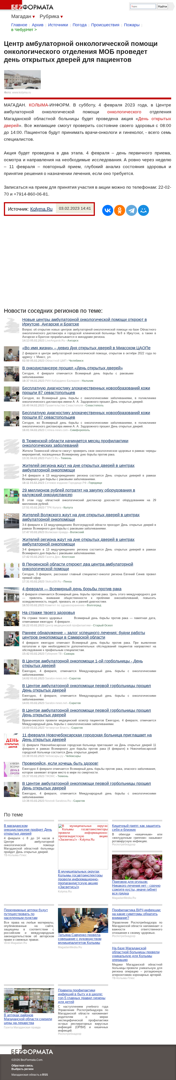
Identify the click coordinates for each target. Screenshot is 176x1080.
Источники (58, 25)
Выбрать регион (22, 1069)
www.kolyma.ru (21, 92)
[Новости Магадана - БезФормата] (27, 5)
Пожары (132, 25)
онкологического (124, 111)
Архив (38, 25)
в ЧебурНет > (24, 29)
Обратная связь (22, 1065)
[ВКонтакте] (107, 210)
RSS (45, 1074)
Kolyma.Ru (41, 209)
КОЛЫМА (38, 105)
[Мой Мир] (143, 210)
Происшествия (105, 25)
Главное (19, 25)
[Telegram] (131, 210)
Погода (80, 25)
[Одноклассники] (119, 210)
